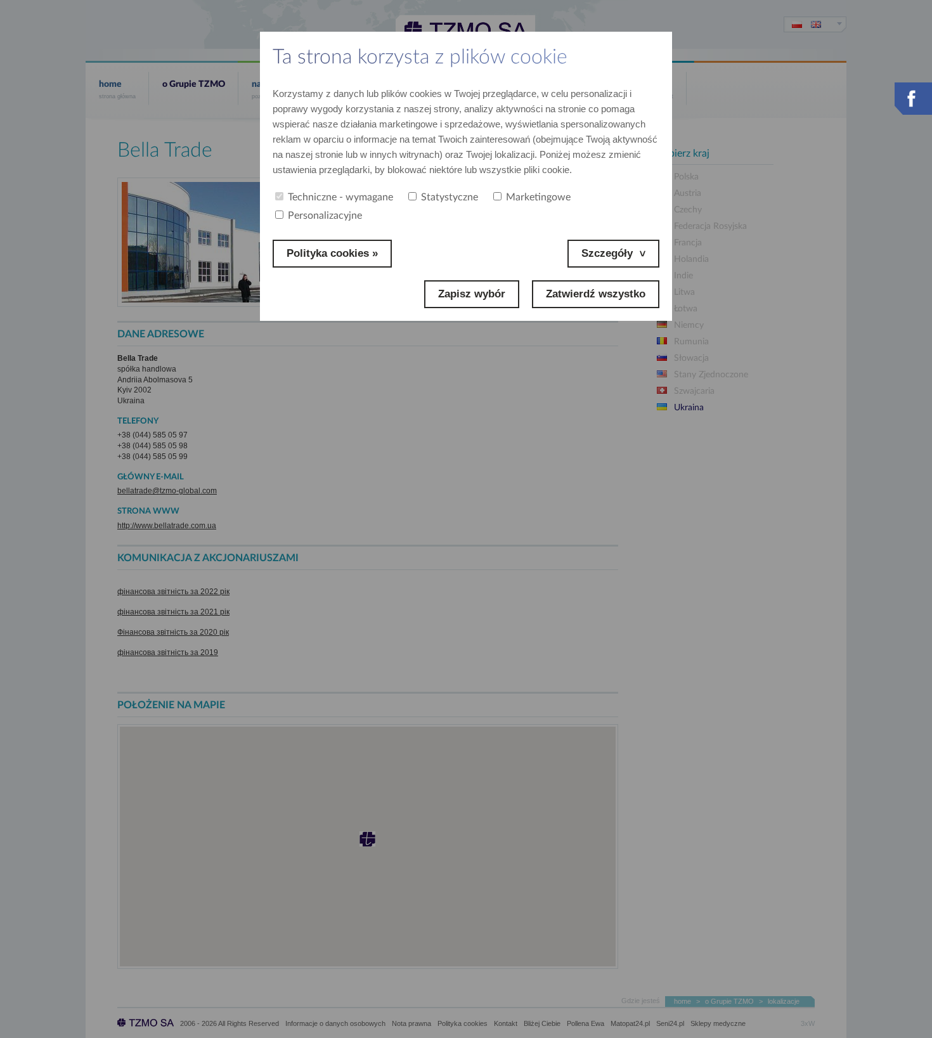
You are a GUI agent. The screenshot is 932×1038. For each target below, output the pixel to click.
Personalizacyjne (325, 216)
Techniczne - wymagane (340, 197)
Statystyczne (449, 197)
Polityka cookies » (332, 253)
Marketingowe (538, 197)
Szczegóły (607, 253)
